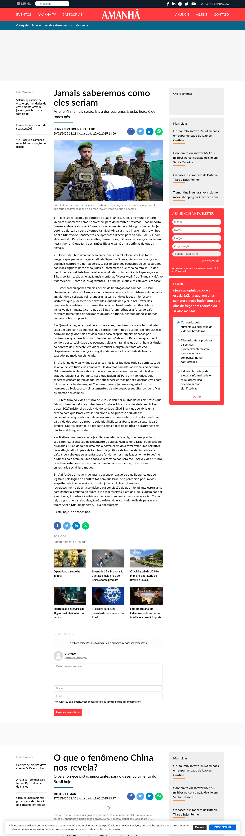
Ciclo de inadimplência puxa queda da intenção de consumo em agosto (31, 801)
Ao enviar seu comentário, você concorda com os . (97, 702)
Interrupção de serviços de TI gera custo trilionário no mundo (69, 613)
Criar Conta (221, 4)
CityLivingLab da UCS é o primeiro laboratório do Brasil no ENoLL (144, 576)
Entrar (205, 4)
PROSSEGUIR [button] (222, 827)
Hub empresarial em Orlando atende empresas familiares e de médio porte (145, 613)
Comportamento (64, 542)
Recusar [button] (200, 827)
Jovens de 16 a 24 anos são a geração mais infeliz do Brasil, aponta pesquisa (107, 576)
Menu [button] (26, 4)
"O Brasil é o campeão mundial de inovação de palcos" (31, 143)
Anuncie (182, 14)
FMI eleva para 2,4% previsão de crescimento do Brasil (108, 613)
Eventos (23, 14)
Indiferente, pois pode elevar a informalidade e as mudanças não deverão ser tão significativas (196, 380)
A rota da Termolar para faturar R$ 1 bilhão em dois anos (30, 783)
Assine (201, 14)
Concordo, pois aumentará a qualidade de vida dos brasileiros (196, 327)
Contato (221, 14)
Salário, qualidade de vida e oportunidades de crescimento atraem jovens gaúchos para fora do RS (31, 107)
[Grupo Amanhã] (121, 14)
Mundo (82, 542)
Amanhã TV (47, 14)
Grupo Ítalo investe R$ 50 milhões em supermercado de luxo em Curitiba (196, 136)
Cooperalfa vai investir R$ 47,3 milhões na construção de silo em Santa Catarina (195, 158)
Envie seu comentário (67, 712)
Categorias (72, 14)
